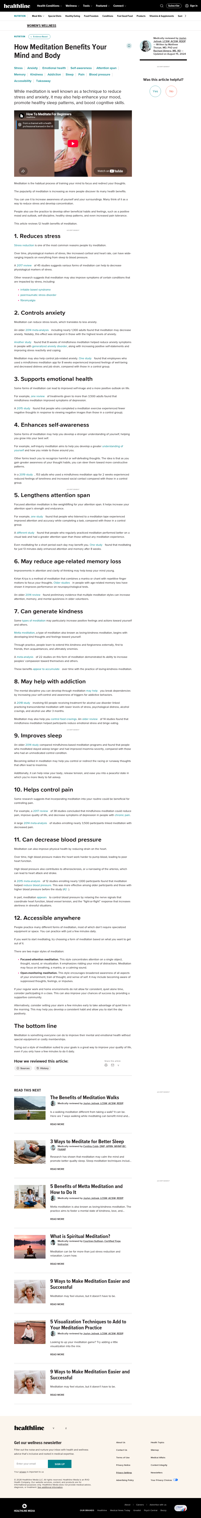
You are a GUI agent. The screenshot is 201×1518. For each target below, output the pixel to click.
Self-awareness (81, 68)
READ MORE (57, 1124)
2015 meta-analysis (28, 881)
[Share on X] (124, 1065)
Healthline (102, 1510)
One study (85, 358)
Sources (25, 1068)
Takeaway (43, 81)
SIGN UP (60, 1464)
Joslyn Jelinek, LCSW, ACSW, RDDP (103, 1103)
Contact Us (121, 1450)
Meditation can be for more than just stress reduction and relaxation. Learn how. (85, 1253)
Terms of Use (123, 1457)
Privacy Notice (123, 1465)
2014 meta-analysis (37, 330)
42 (65, 889)
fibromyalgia (27, 300)
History (44, 1068)
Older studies (62, 582)
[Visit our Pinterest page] (66, 1427)
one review (38, 396)
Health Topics (157, 1442)
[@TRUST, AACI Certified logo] (176, 1508)
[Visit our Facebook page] (54, 1427)
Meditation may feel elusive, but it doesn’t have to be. (83, 1296)
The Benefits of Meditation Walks (84, 1097)
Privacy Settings (124, 1472)
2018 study (23, 703)
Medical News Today (120, 1510)
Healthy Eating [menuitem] (72, 16)
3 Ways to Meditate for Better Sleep (87, 1141)
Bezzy (163, 1510)
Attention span (106, 68)
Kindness (36, 74)
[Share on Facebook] (118, 1065)
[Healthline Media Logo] (24, 1508)
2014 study (32, 745)
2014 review (32, 595)
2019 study (26, 474)
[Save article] (129, 46)
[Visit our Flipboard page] (85, 1427)
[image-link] (30, 1108)
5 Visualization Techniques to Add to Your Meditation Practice (88, 1324)
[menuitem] (49, 6)
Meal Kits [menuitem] (37, 16)
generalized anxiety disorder (49, 346)
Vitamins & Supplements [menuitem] (161, 16)
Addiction (54, 74)
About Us (120, 1442)
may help (92, 690)
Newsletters (157, 1472)
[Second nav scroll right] (185, 16)
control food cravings (64, 719)
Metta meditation (24, 632)
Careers (140, 1505)
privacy (22, 1472)
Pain (81, 74)
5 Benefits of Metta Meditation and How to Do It (86, 1189)
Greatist (137, 1510)
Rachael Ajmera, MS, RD (167, 50)
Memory (20, 74)
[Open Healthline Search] (162, 6)
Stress (18, 68)
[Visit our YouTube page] (78, 1427)
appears (42, 897)
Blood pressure (99, 74)
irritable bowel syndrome (35, 289)
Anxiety (32, 68)
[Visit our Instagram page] (72, 1427)
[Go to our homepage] (29, 1427)
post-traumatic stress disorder (38, 295)
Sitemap (155, 1450)
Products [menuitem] (141, 16)
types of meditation (34, 620)
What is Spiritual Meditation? (80, 1236)
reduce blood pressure (37, 885)
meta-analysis (25, 657)
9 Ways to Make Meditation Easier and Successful (90, 1284)
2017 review (24, 265)
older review (90, 719)
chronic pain (122, 815)
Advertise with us (158, 1505)
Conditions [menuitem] (107, 16)
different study (25, 532)
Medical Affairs (158, 1457)
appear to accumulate (46, 669)
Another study (22, 342)
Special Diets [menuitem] (54, 16)
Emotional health (54, 68)
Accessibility (22, 81)
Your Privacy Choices (161, 1480)
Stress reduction (24, 245)
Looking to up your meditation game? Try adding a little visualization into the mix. (84, 1344)
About (127, 1505)
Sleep (70, 74)
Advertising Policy (125, 1480)
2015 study (23, 408)
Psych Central (150, 1510)
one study (37, 516)
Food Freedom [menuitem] (91, 16)
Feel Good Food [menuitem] (125, 16)
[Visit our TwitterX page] (60, 1427)
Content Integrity (159, 1465)
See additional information (50, 1487)
